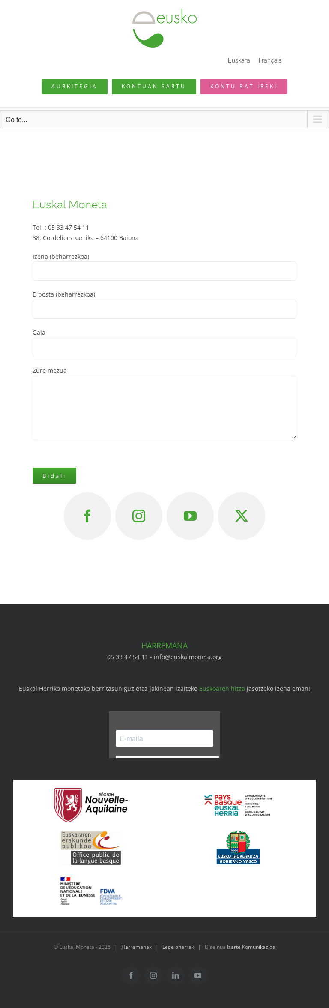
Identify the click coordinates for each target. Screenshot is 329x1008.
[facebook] (87, 516)
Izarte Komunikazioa (251, 947)
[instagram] (138, 516)
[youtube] (190, 516)
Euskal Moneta (70, 204)
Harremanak (136, 947)
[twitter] (241, 516)
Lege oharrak (178, 947)
